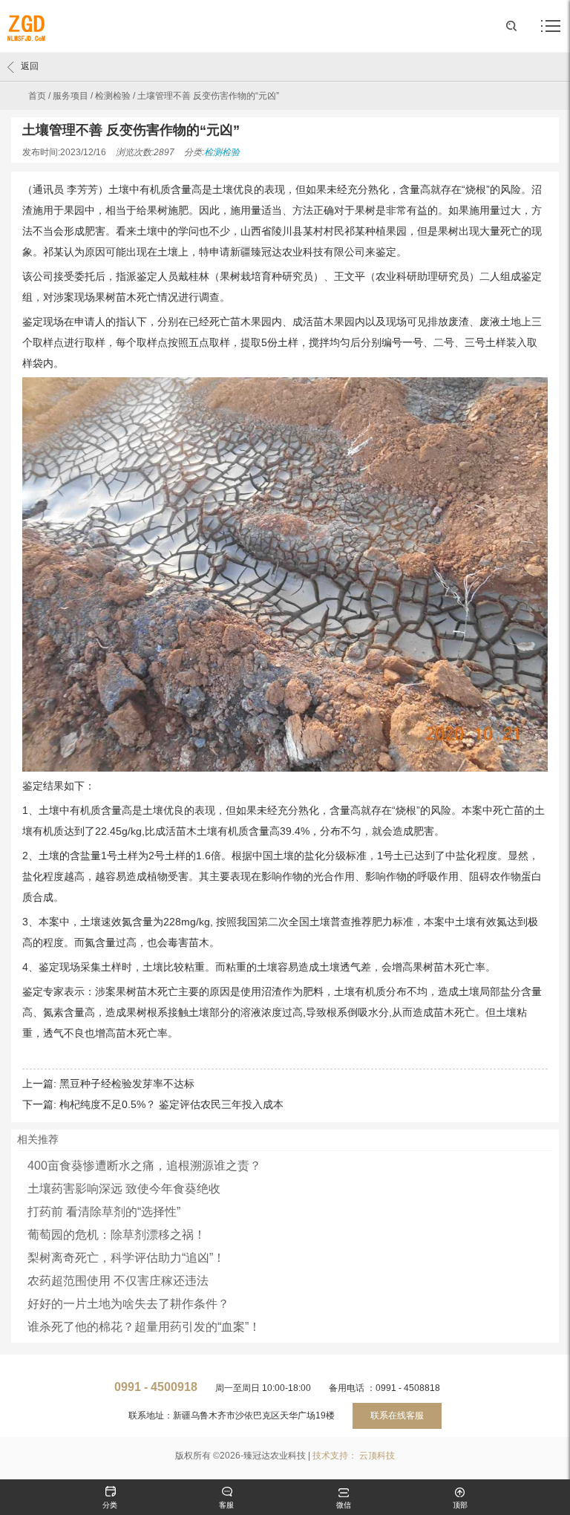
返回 (30, 66)
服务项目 (70, 96)
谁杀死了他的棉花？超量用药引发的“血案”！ (144, 1326)
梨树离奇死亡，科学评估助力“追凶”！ (126, 1257)
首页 (37, 96)
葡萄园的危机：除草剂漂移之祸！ (116, 1234)
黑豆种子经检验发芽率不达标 (126, 1083)
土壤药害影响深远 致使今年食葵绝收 (123, 1188)
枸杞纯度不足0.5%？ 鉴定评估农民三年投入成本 (171, 1104)
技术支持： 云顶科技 (353, 1455)
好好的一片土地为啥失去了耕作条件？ (128, 1303)
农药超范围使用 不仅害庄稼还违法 (118, 1280)
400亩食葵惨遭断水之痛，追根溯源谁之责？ (144, 1165)
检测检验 (113, 96)
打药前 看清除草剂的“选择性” (103, 1211)
